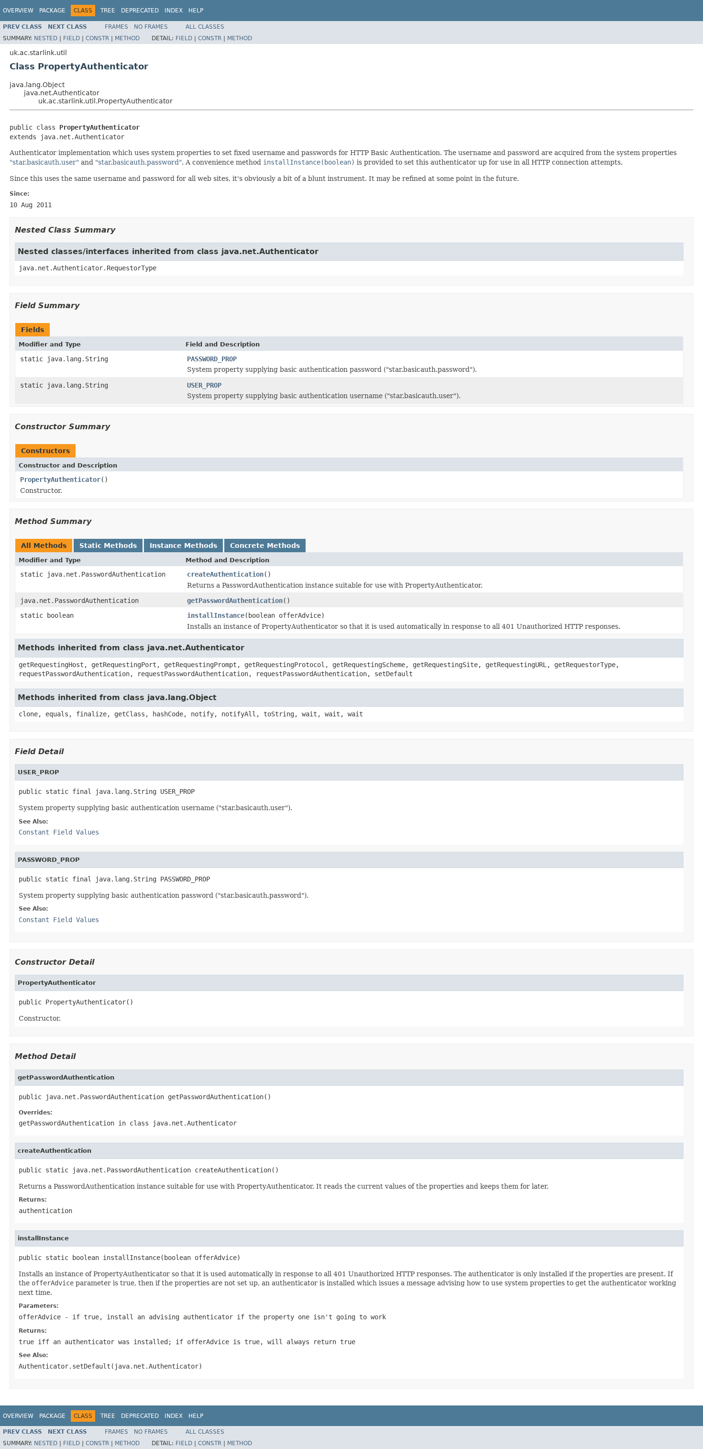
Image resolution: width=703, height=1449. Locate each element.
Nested (45, 38)
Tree (107, 10)
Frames (116, 26)
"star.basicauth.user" (44, 162)
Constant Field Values (59, 832)
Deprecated (140, 10)
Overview (18, 10)
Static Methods (108, 545)
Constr (97, 38)
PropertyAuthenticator (60, 479)
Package (52, 10)
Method (127, 38)
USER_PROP (204, 385)
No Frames (151, 26)
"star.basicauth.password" (138, 162)
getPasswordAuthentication (235, 600)
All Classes (205, 26)
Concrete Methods (265, 545)
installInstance (215, 615)
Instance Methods (183, 545)
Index (174, 10)
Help (195, 10)
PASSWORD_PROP (212, 359)
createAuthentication (225, 574)
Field (71, 38)
